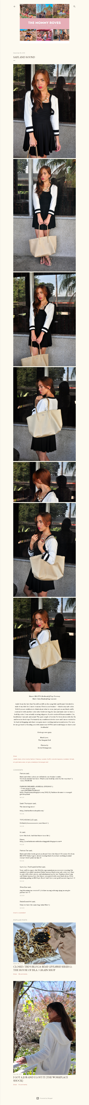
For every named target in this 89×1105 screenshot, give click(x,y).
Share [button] (15, 756)
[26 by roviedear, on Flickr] (44, 596)
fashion (32, 759)
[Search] (74, 6)
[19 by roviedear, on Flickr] (44, 271)
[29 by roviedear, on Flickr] (44, 502)
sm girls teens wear (19, 762)
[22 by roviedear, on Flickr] (44, 158)
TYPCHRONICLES (27, 820)
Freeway (38, 759)
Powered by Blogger (46, 1098)
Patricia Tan (24, 851)
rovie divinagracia (57, 759)
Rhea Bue (23, 887)
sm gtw (28, 762)
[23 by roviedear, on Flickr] (44, 691)
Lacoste (44, 759)
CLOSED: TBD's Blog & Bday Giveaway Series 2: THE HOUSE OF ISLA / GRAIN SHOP (42, 968)
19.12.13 (22, 814)
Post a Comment (19, 913)
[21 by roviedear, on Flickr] (44, 366)
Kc (21, 832)
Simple (72, 759)
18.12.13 (22, 797)
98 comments (22, 974)
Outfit (49, 759)
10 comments (22, 1084)
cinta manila (26, 759)
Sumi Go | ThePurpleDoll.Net (31, 867)
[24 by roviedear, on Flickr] (44, 460)
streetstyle (34, 762)
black (19, 759)
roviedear (66, 759)
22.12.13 (22, 895)
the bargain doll (43, 762)
